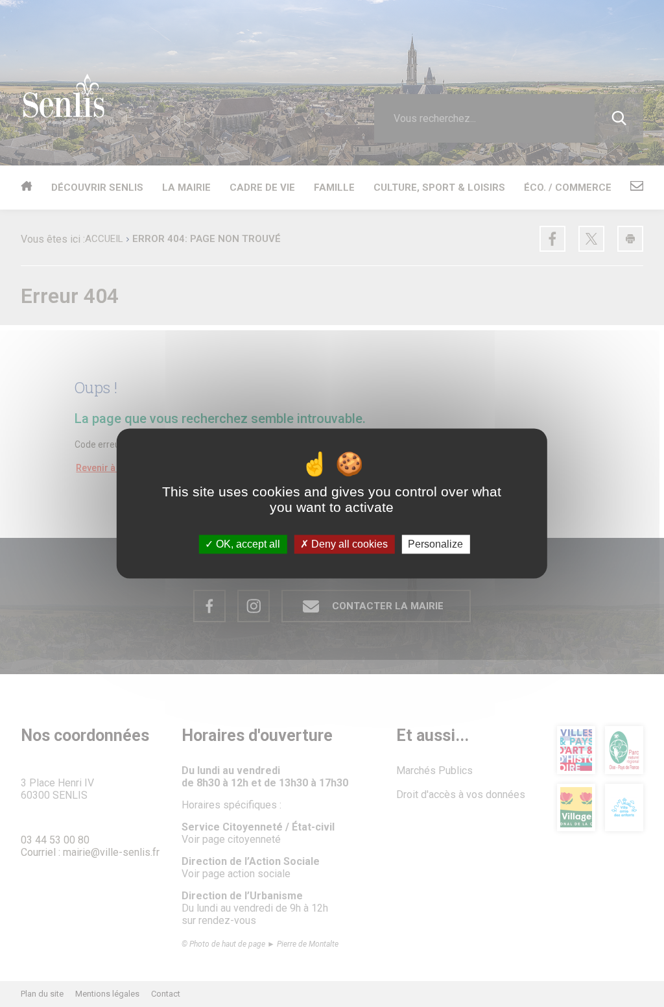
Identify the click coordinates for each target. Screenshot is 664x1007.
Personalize (435, 544)
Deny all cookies (348, 544)
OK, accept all (246, 544)
